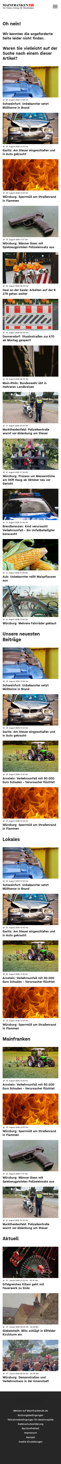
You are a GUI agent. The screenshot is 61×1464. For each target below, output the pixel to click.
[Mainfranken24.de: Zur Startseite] (18, 6)
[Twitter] (30, 1400)
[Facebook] (21, 1400)
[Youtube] (39, 1400)
